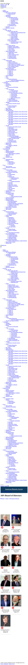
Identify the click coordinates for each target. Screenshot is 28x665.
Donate (6, 491)
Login (6, 4)
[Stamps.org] (3, 5)
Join (2, 491)
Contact (10, 491)
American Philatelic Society (14, 489)
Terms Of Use (11, 663)
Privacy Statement (4, 663)
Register (2, 4)
